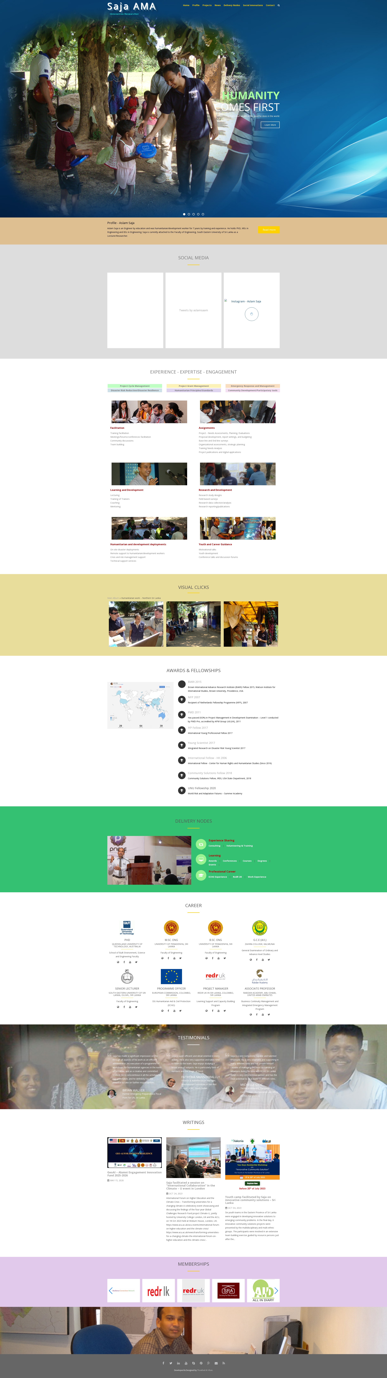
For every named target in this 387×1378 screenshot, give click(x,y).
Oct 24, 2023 (175, 1193)
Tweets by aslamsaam (193, 310)
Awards (213, 860)
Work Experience (257, 876)
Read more (269, 229)
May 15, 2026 (117, 1180)
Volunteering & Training (239, 845)
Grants (212, 864)
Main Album (113, 598)
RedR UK (237, 876)
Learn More (270, 116)
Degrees (262, 860)
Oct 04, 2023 (234, 1207)
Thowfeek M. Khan (205, 1370)
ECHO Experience (218, 876)
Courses (247, 860)
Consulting (214, 845)
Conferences (230, 860)
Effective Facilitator (123, 13)
